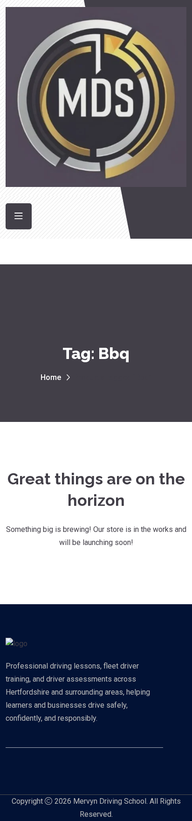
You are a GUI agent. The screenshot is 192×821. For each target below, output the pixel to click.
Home (51, 377)
